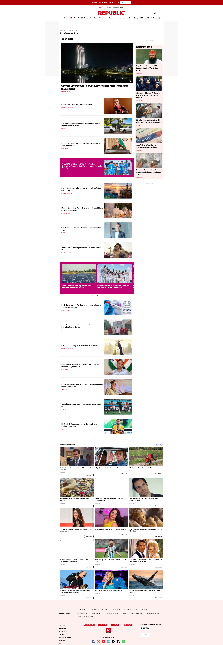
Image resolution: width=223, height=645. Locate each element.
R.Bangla (115, 7)
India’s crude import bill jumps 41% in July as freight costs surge (81, 189)
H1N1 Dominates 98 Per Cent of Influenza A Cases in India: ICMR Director (81, 306)
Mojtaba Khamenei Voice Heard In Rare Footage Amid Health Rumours (149, 121)
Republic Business (66, 193)
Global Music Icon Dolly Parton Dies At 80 (77, 104)
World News (64, 389)
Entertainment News (67, 107)
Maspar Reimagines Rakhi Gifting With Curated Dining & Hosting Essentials (82, 209)
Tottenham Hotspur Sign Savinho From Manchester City (81, 405)
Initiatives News (65, 91)
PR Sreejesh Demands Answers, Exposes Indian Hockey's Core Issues (79, 425)
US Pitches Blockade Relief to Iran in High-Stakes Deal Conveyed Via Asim (82, 385)
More (156, 18)
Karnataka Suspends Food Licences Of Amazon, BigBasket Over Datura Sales (148, 172)
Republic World (101, 7)
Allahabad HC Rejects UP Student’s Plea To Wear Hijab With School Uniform (148, 95)
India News (64, 148)
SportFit (64, 170)
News (62, 30)
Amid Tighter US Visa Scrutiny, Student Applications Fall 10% (146, 146)
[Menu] (154, 13)
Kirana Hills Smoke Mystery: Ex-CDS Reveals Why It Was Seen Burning (80, 144)
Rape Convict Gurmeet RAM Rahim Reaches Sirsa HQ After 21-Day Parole (148, 68)
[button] (102, 180)
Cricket (99, 290)
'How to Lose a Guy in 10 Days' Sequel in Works (79, 346)
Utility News (64, 128)
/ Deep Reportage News (70, 30)
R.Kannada (120, 7)
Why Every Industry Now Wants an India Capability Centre (81, 229)
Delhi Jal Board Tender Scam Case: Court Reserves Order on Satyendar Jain (80, 365)
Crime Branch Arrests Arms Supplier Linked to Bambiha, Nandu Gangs (79, 326)
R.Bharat (109, 7)
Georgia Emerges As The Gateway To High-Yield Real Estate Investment (94, 87)
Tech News (64, 233)
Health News (65, 310)
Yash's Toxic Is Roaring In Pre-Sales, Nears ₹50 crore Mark (81, 249)
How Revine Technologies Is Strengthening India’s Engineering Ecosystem (80, 124)
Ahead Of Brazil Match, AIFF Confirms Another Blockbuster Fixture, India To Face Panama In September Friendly (82, 166)
